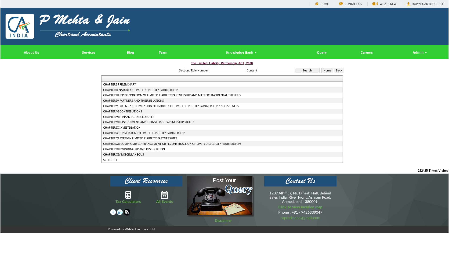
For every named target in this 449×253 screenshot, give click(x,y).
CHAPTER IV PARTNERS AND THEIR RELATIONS (133, 101)
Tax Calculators (128, 202)
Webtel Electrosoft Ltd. (140, 229)
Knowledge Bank (240, 52)
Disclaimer (223, 221)
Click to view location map (300, 207)
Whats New (387, 4)
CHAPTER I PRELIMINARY (119, 84)
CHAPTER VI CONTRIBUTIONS (122, 111)
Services (88, 52)
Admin (418, 52)
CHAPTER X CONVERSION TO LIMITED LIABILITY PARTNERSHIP (144, 133)
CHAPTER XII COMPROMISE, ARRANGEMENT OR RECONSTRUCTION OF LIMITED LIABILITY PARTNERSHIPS (172, 144)
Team (163, 52)
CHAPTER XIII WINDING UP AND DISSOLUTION (134, 149)
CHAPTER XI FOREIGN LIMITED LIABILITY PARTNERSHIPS (140, 138)
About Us (31, 52)
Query (322, 52)
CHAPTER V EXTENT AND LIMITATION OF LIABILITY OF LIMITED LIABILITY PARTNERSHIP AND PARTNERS (171, 106)
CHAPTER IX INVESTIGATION (122, 128)
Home (324, 4)
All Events (164, 202)
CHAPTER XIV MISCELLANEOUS (123, 154)
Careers (367, 52)
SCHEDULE (110, 160)
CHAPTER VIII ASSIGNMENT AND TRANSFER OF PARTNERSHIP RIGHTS (149, 122)
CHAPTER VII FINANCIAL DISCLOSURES (128, 117)
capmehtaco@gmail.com (300, 218)
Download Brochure (427, 4)
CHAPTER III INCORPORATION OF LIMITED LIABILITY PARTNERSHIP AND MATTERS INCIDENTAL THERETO (172, 95)
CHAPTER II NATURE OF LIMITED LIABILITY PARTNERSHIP (140, 90)
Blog (130, 52)
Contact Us (353, 4)
